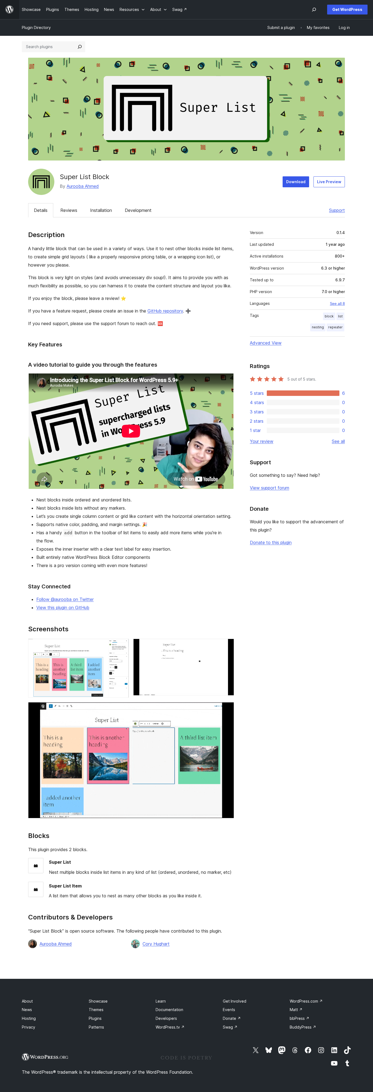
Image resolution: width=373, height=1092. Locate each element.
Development (138, 210)
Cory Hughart (156, 944)
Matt (296, 1009)
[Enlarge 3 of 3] (226, 709)
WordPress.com (306, 1001)
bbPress (299, 1018)
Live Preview (329, 181)
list (340, 316)
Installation (101, 210)
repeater (335, 327)
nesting (318, 327)
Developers (166, 1018)
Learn (161, 1001)
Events (229, 1009)
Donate (232, 1018)
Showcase (98, 1001)
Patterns (96, 1027)
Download (296, 181)
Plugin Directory (36, 27)
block (329, 316)
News (27, 1009)
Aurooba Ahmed (83, 186)
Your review (261, 441)
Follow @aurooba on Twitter (65, 599)
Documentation (169, 1009)
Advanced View (266, 343)
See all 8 (337, 303)
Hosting (29, 1018)
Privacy (28, 1027)
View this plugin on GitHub (62, 607)
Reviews (68, 210)
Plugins (95, 1018)
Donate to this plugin (271, 542)
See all (338, 441)
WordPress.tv (170, 1027)
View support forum (269, 487)
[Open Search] (314, 9)
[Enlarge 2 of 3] (226, 646)
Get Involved (234, 1001)
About (27, 1001)
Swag (230, 1027)
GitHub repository (165, 311)
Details (41, 210)
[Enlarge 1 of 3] (121, 646)
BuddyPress (303, 1027)
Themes (96, 1009)
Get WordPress (347, 9)
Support (337, 210)
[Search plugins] (79, 46)
